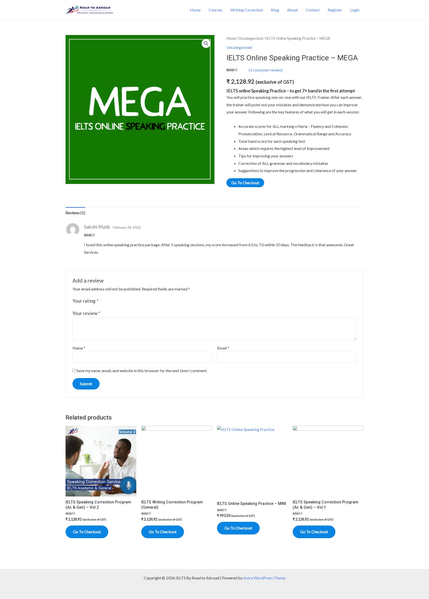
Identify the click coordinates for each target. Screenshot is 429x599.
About (292, 9)
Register (335, 9)
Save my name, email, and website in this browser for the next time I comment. (141, 370)
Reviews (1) (75, 212)
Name (78, 348)
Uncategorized (251, 38)
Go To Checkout (245, 182)
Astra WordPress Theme (264, 577)
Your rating (85, 301)
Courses (215, 9)
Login (354, 9)
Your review (86, 313)
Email (223, 348)
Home (195, 9)
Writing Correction (246, 9)
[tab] (75, 212)
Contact (313, 9)
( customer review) (266, 70)
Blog (275, 9)
